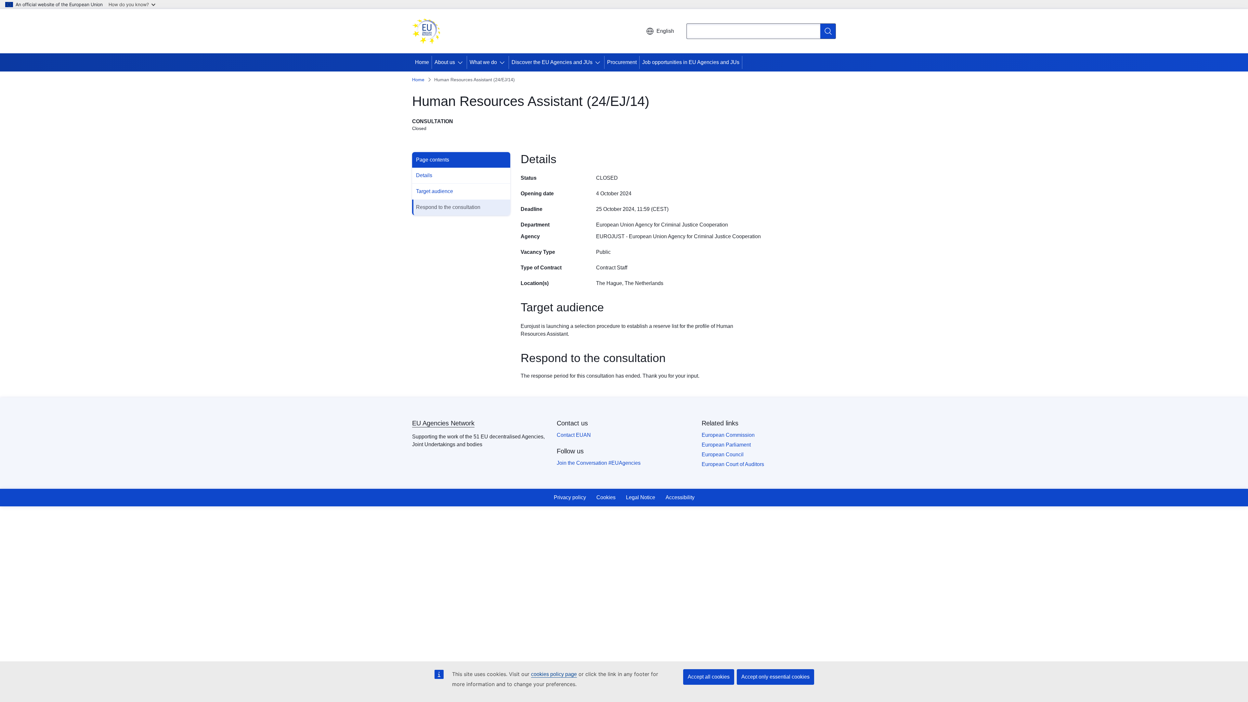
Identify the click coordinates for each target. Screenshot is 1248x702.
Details (424, 175)
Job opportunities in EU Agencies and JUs (690, 62)
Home (422, 62)
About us (445, 62)
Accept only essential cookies (775, 677)
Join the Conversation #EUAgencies (599, 463)
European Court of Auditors (733, 464)
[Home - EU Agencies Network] (426, 31)
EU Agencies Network (443, 423)
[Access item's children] (461, 62)
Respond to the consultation (448, 207)
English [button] (665, 31)
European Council (723, 454)
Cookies (606, 497)
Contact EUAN (574, 435)
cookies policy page (554, 674)
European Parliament (726, 445)
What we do (483, 62)
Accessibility (680, 497)
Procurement (622, 62)
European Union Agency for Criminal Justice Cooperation (662, 225)
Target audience (434, 191)
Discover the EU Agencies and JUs (552, 62)
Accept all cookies (709, 677)
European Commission (728, 435)
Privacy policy (570, 497)
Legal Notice (640, 497)
